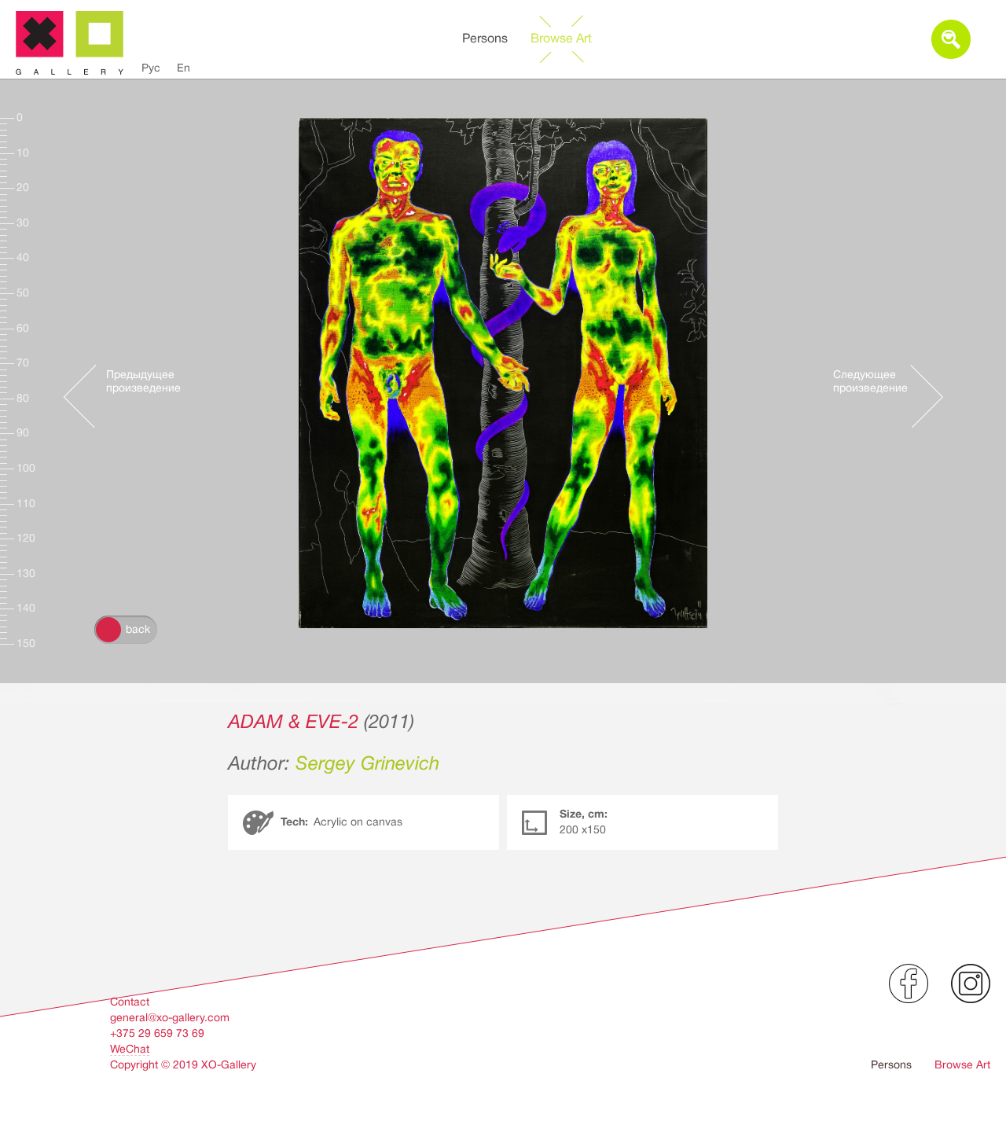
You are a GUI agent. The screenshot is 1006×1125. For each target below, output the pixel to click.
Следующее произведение (870, 381)
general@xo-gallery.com (169, 1017)
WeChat (129, 1048)
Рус (150, 67)
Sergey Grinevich (367, 763)
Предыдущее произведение (143, 381)
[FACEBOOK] (908, 983)
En (183, 67)
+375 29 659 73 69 (157, 1033)
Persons (485, 38)
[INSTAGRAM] (970, 983)
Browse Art (561, 38)
